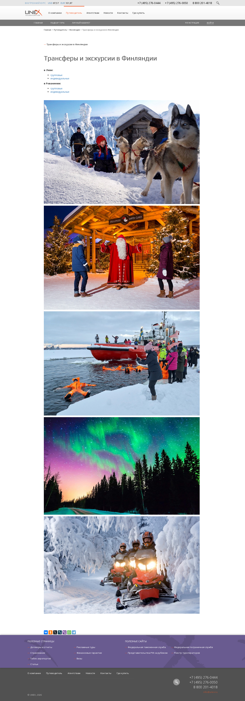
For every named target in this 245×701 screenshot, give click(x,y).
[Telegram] (74, 632)
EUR (63, 3)
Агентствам (92, 12)
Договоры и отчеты (41, 647)
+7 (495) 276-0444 (149, 3)
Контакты (122, 12)
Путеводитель (74, 12)
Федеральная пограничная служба (193, 647)
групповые (56, 75)
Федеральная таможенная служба (147, 647)
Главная (38, 23)
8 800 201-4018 (202, 3)
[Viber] (64, 632)
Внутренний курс (35, 3)
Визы (79, 658)
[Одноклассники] (50, 632)
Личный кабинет (81, 23)
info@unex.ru (210, 692)
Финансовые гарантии (89, 652)
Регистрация (192, 23)
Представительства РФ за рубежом (148, 652)
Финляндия (74, 29)
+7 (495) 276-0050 (176, 3)
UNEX (33, 13)
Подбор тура (57, 23)
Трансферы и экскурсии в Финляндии (67, 44)
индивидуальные (59, 78)
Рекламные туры (86, 647)
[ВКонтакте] (46, 632)
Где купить (138, 12)
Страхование (37, 652)
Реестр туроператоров (187, 652)
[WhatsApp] (69, 632)
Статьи (34, 664)
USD (50, 3)
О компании (55, 12)
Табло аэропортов (40, 658)
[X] (55, 632)
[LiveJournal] (60, 632)
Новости (108, 12)
